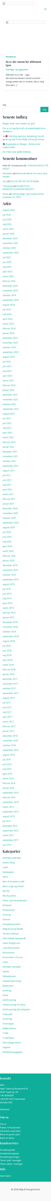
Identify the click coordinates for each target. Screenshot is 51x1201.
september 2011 (11, 840)
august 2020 (9, 527)
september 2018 (11, 636)
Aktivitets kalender (12, 857)
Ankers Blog (9, 862)
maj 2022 (7, 427)
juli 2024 (7, 309)
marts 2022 (8, 437)
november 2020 (10, 513)
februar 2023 (9, 385)
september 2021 (11, 465)
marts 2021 (8, 494)
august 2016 (9, 754)
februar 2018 (9, 669)
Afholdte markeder (12, 966)
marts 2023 (8, 380)
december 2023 (10, 337)
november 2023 (10, 342)
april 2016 (7, 773)
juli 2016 (7, 759)
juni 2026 (7, 219)
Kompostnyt (9, 909)
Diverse (6, 919)
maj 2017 (7, 712)
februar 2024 (9, 328)
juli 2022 (7, 418)
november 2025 (10, 243)
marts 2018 (8, 664)
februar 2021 (9, 499)
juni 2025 (7, 262)
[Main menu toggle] (45, 9)
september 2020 (11, 522)
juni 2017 (7, 707)
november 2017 (10, 683)
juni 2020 (7, 536)
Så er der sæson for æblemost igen (23, 63)
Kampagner (8, 872)
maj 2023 (7, 371)
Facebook (4, 1109)
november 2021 (10, 456)
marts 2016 (8, 778)
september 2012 (11, 830)
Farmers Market (10, 933)
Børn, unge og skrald (13, 886)
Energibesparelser (12, 924)
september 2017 (11, 693)
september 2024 (11, 300)
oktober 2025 (9, 247)
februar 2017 (9, 726)
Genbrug (7, 990)
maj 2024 (7, 314)
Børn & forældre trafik (13, 881)
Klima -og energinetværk (15, 900)
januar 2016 (8, 787)
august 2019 (9, 584)
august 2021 (9, 470)
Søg (4, 105)
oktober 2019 (9, 574)
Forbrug (7, 914)
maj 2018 (7, 655)
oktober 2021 (9, 461)
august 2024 (9, 304)
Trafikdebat (8, 1037)
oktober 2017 (9, 688)
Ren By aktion (9, 895)
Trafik (5, 1033)
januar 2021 (8, 503)
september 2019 (11, 579)
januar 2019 (8, 617)
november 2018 (10, 626)
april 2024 (7, 319)
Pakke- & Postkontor (10, 1127)
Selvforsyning (9, 999)
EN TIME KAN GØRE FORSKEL (17, 152)
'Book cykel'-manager (10, 1160)
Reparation (8, 985)
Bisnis (5, 194)
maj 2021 (7, 484)
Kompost (7, 905)
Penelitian (7, 173)
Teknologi (8, 186)
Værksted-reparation (10, 1131)
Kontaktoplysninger (10, 1156)
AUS (5, 181)
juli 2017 (7, 702)
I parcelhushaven (11, 947)
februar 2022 (9, 442)
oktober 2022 (9, 404)
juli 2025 (7, 257)
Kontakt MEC (6, 1102)
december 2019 (10, 565)
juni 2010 (7, 844)
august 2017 (9, 697)
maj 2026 (7, 224)
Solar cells (7, 1014)
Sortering (7, 1018)
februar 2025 (9, 281)
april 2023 (7, 375)
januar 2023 (8, 390)
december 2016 (10, 735)
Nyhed (6, 971)
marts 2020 (8, 551)
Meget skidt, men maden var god (19, 123)
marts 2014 (8, 806)
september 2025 (11, 252)
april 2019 (7, 603)
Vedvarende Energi (12, 981)
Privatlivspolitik (7, 1149)
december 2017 (10, 679)
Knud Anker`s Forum (13, 957)
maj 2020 (7, 541)
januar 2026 (8, 233)
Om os (3, 1124)
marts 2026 (8, 229)
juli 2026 (7, 214)
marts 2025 (8, 276)
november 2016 (10, 740)
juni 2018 (7, 650)
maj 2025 (7, 266)
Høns (5, 876)
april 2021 (7, 489)
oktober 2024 (9, 295)
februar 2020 (9, 555)
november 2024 (10, 290)
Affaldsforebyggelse (12, 1052)
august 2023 (9, 356)
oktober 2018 (9, 631)
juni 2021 (7, 480)
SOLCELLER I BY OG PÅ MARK (24, 181)
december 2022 (10, 394)
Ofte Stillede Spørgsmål (14, 938)
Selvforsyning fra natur (14, 1004)
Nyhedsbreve (9, 976)
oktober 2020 (9, 517)
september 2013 (11, 811)
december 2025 (10, 238)
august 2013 (9, 816)
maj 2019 (7, 598)
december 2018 (10, 622)
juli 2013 (7, 821)
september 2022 (11, 409)
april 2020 (7, 546)
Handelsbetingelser (9, 1153)
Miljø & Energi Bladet (13, 928)
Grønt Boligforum (11, 943)
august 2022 (9, 413)
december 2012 (10, 825)
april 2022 (7, 432)
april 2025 (7, 271)
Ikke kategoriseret (12, 1042)
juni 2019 (7, 593)
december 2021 (10, 451)
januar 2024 (8, 333)
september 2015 (11, 792)
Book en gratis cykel (10, 1134)
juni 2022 (7, 423)
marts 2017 (8, 721)
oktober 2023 (9, 347)
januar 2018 (8, 674)
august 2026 (9, 210)
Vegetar (6, 1047)
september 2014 (11, 802)
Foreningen (8, 1023)
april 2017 (7, 716)
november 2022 (10, 399)
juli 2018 (7, 645)
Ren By (6, 891)
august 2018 (9, 641)
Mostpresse (11, 56)
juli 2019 (7, 589)
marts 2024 (8, 323)
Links (5, 962)
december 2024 (10, 285)
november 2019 (10, 570)
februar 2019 (9, 612)
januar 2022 (8, 446)
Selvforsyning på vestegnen (16, 1009)
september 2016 (11, 750)
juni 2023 (7, 366)
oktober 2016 (9, 745)
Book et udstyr (7, 1138)
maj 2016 (7, 769)
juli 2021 (7, 475)
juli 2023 (7, 361)
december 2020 (10, 508)
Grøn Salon (5, 1175)
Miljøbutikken (9, 1028)
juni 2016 (7, 764)
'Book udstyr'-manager (11, 1163)
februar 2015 (9, 797)
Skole (5, 995)
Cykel (5, 867)
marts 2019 (8, 607)
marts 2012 (8, 835)
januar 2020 (8, 560)
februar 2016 (9, 783)
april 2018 (7, 660)
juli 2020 (7, 532)
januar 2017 (8, 731)
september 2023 (11, 352)
